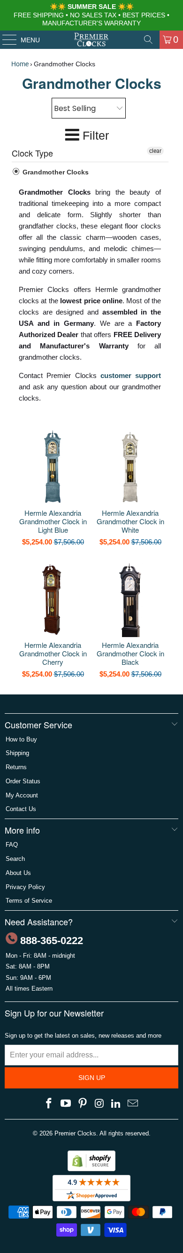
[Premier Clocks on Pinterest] (83, 1104)
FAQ (12, 844)
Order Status (23, 781)
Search (15, 858)
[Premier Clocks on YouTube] (66, 1104)
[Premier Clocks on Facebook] (49, 1104)
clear (155, 151)
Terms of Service (29, 900)
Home (20, 64)
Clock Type (32, 153)
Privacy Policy (25, 886)
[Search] (148, 39)
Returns (16, 767)
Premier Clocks (75, 1133)
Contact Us (21, 808)
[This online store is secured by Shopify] (91, 1169)
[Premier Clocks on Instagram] (99, 1104)
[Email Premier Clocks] (133, 1104)
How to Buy (21, 739)
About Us (18, 872)
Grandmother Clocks (55, 172)
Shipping (17, 753)
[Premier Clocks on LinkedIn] (116, 1104)
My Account (22, 795)
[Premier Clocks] (91, 39)
